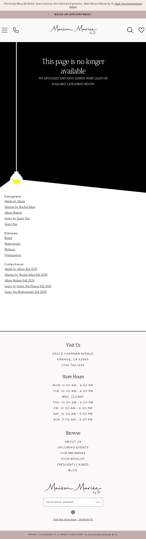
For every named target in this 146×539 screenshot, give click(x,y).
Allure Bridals (13, 212)
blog (73, 470)
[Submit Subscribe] (98, 502)
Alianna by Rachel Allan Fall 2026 (26, 275)
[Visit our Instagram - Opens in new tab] (73, 512)
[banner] (73, 30)
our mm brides (73, 453)
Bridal (8, 238)
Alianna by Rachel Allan (20, 207)
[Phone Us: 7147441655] (16, 30)
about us (73, 441)
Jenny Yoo (11, 224)
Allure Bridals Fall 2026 (19, 280)
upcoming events (73, 447)
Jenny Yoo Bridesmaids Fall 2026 (25, 292)
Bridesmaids (13, 244)
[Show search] (130, 30)
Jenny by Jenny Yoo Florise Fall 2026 (28, 286)
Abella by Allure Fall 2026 (21, 269)
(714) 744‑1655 (73, 365)
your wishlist (73, 459)
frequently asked (73, 464)
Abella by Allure (15, 201)
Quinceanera (13, 255)
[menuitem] (16, 30)
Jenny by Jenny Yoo (17, 218)
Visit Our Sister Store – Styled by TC (73, 519)
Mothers (10, 249)
